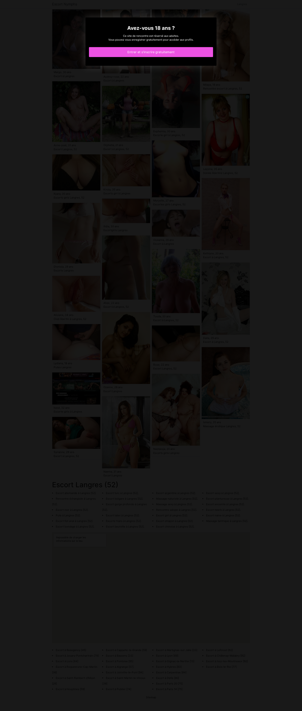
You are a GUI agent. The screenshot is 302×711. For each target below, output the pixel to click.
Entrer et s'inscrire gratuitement (151, 52)
